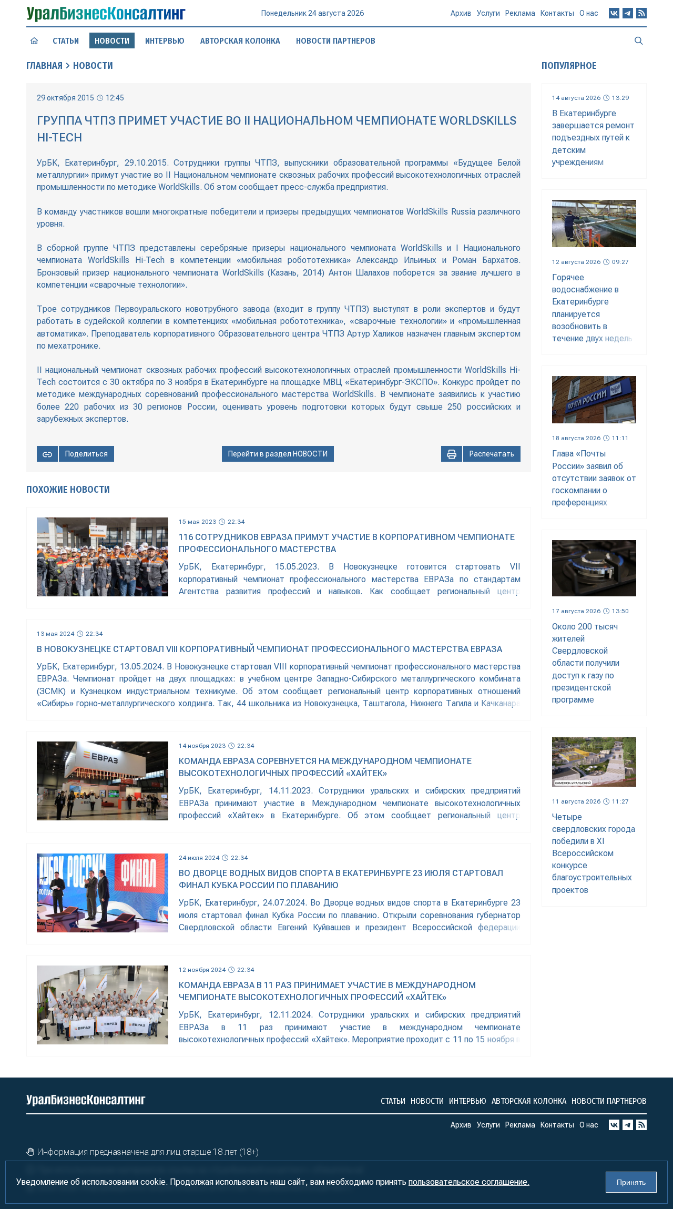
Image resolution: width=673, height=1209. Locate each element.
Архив (461, 13)
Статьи (66, 41)
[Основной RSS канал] (641, 13)
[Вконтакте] (614, 13)
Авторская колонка (240, 41)
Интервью (165, 41)
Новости (93, 66)
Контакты (557, 13)
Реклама (520, 13)
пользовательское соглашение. (469, 1182)
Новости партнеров (335, 41)
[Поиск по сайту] (639, 40)
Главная (44, 66)
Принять (631, 1182)
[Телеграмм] (628, 13)
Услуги (488, 13)
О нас (588, 13)
